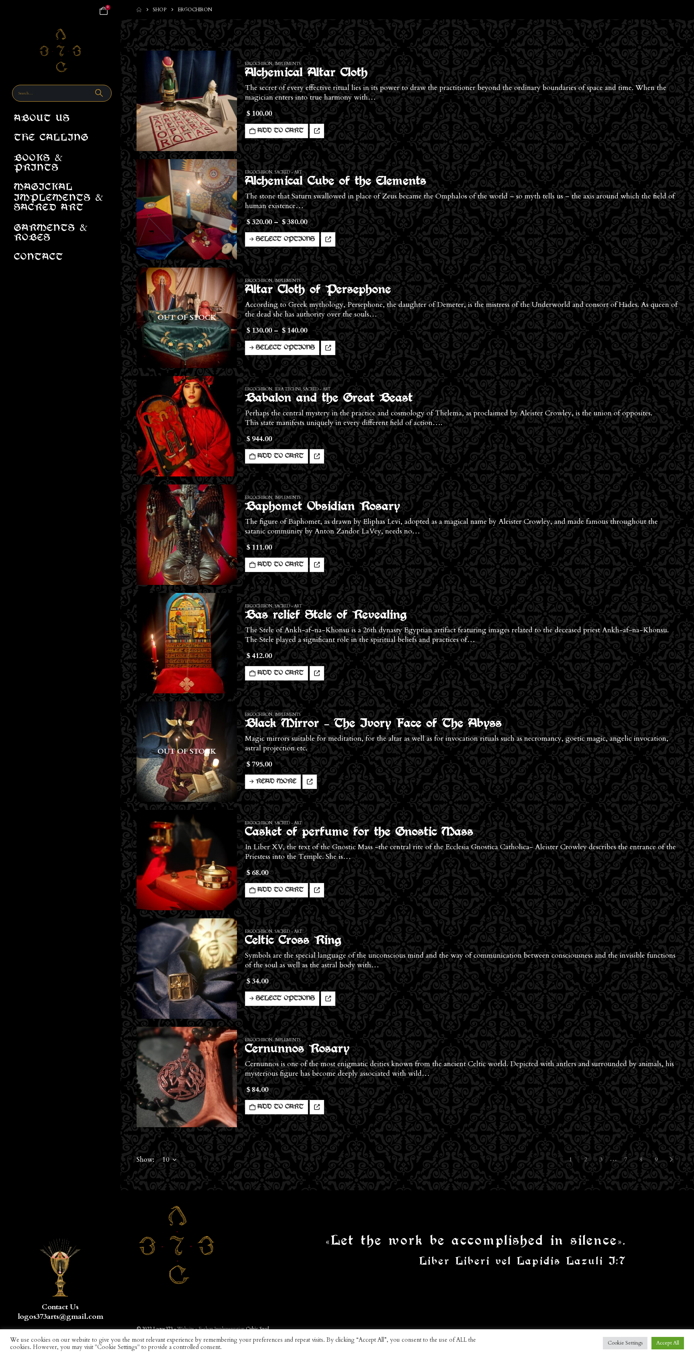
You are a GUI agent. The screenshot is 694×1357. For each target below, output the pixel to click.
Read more (276, 781)
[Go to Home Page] (139, 9)
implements (287, 64)
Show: (145, 1159)
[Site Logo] (60, 50)
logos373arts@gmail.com (60, 1317)
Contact (38, 257)
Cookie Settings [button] (625, 1343)
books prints (38, 161)
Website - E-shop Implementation (211, 1329)
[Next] (671, 1159)
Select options (285, 239)
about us (42, 119)
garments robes (51, 231)
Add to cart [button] (280, 131)
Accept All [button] (667, 1343)
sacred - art (288, 172)
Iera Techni (288, 389)
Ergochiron (258, 64)
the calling (51, 138)
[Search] (100, 93)
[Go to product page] (187, 101)
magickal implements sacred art (59, 198)
